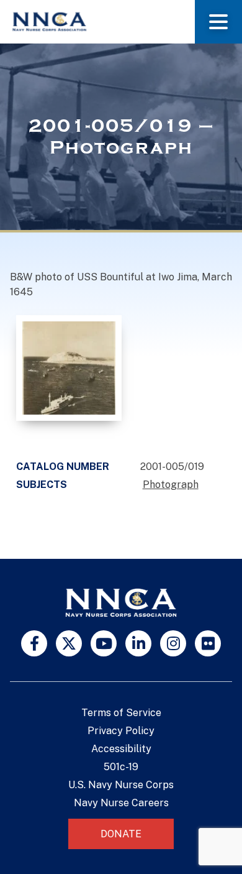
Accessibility (121, 749)
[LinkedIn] (138, 643)
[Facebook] (34, 643)
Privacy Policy (121, 731)
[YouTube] (104, 643)
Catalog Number (62, 466)
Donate (121, 834)
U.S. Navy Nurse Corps (121, 785)
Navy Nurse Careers (121, 803)
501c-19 (121, 767)
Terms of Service (121, 713)
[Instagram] (173, 643)
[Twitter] (69, 643)
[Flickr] (208, 643)
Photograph (171, 484)
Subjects (41, 484)
